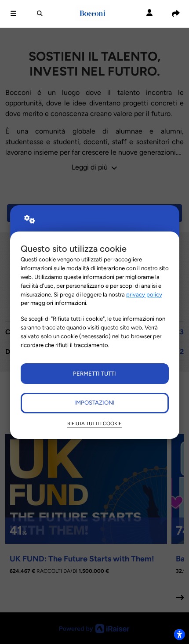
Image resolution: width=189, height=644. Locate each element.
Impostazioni (94, 402)
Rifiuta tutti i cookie (94, 423)
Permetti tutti (94, 373)
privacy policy (144, 294)
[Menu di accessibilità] (179, 634)
